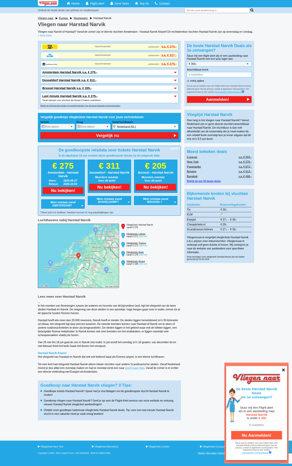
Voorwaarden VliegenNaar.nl (228, 92)
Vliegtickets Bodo (135, 252)
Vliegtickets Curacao (214, 446)
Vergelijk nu (107, 135)
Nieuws (201, 453)
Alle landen (211, 453)
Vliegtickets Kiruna (135, 261)
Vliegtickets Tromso (136, 243)
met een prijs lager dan (219, 58)
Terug (79, 122)
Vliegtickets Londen (159, 446)
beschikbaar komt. (198, 69)
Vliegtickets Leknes (136, 234)
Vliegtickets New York (52, 446)
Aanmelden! (217, 99)
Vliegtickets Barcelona (106, 446)
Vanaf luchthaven (122, 122)
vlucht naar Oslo (134, 368)
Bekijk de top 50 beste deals (204, 181)
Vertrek (44, 122)
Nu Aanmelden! (256, 435)
